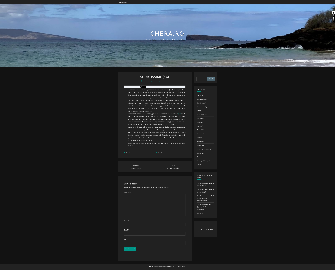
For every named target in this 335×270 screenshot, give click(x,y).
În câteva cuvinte (202, 114)
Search (211, 79)
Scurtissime (130, 153)
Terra (198, 157)
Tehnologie (200, 153)
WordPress (171, 266)
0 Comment (164, 81)
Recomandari (201, 134)
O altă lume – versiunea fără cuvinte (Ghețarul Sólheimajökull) (205, 198)
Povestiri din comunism (204, 130)
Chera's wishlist (202, 99)
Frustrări (199, 111)
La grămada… (201, 118)
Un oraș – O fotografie (203, 161)
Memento (200, 122)
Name (126, 221)
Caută (198, 75)
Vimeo (199, 164)
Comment (128, 192)
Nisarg (184, 266)
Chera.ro (123, 2)
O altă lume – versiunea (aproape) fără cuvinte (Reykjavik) (204, 206)
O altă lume (200, 213)
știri (179, 114)
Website (126, 239)
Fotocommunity (202, 107)
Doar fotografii (201, 103)
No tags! (161, 153)
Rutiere (199, 137)
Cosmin (155, 81)
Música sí (199, 126)
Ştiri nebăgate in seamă (204, 149)
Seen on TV (200, 145)
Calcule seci (200, 95)
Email (126, 230)
